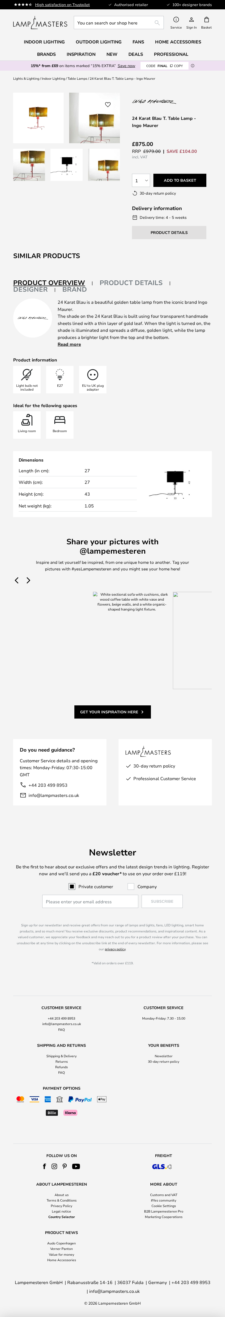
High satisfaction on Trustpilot (62, 4)
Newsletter (164, 1056)
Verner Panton (61, 1248)
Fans (138, 42)
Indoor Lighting (53, 78)
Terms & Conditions (62, 1200)
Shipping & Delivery (61, 1056)
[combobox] (119, 22)
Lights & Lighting (26, 78)
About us (62, 1194)
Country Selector (61, 1216)
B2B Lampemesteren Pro (163, 1211)
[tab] (53, 283)
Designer (30, 289)
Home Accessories (61, 1260)
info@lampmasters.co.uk (54, 795)
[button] (29, 165)
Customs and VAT (163, 1194)
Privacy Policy (61, 1205)
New (111, 54)
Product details (131, 283)
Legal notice (61, 1211)
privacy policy (115, 949)
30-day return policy (163, 1061)
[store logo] (40, 22)
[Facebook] (44, 1166)
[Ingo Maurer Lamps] (161, 101)
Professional (171, 54)
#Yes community (163, 1200)
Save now (126, 65)
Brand (74, 289)
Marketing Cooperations (163, 1216)
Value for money (61, 1254)
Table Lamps (77, 78)
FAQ (61, 1029)
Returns (61, 1061)
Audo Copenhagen (61, 1243)
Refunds (61, 1067)
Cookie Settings (163, 1205)
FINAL (164, 65)
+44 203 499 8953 (48, 785)
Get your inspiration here (109, 711)
